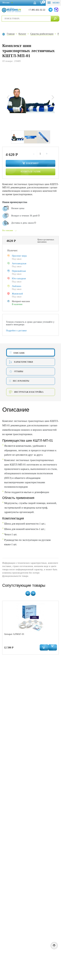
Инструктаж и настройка (28, 392)
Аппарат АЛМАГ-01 (14, 634)
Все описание (7, 230)
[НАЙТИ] (55, 19)
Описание (19, 353)
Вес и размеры (21, 381)
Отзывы (18, 371)
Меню (55, 2)
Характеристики (23, 362)
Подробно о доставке (16, 330)
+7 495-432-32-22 (36, 10)
